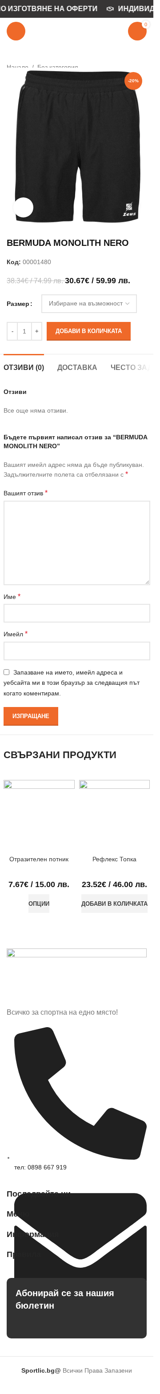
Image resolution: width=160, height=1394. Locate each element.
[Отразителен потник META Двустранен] (39, 815)
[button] (114, 903)
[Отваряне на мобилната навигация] (16, 31)
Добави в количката (89, 331)
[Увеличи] (23, 207)
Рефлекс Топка (114, 859)
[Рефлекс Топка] (114, 815)
